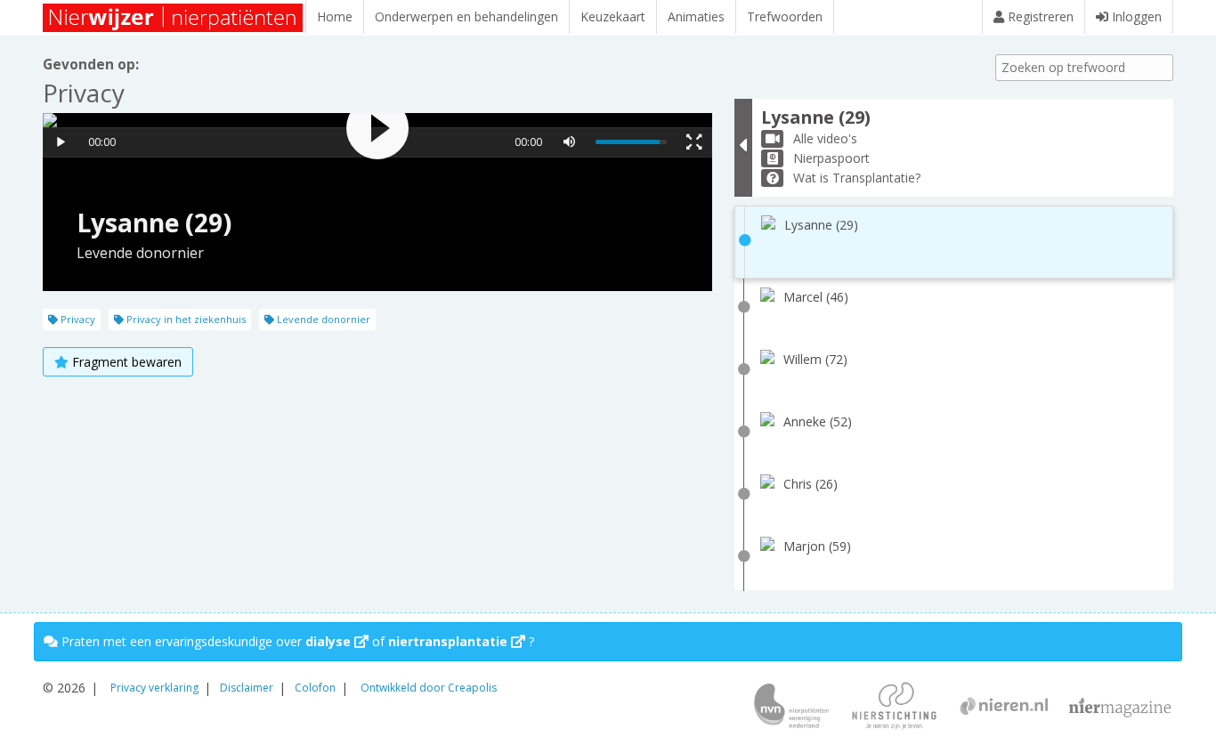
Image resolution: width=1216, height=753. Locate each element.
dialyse (329, 641)
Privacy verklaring (154, 687)
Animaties (696, 16)
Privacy (76, 319)
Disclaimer (246, 687)
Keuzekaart (612, 16)
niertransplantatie (449, 641)
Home (335, 16)
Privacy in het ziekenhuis (185, 319)
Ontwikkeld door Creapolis (429, 687)
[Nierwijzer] (174, 18)
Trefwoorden (785, 16)
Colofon (315, 687)
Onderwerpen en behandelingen (466, 16)
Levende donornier (322, 319)
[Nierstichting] (894, 707)
